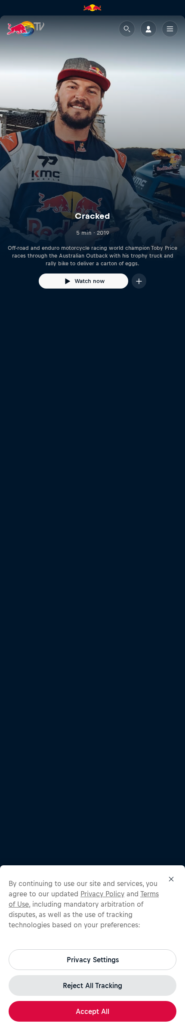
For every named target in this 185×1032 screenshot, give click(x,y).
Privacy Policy (102, 894)
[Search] (127, 29)
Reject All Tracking (92, 985)
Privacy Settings (93, 960)
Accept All (92, 1011)
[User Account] (148, 29)
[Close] (171, 879)
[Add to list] (139, 281)
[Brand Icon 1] (92, 8)
